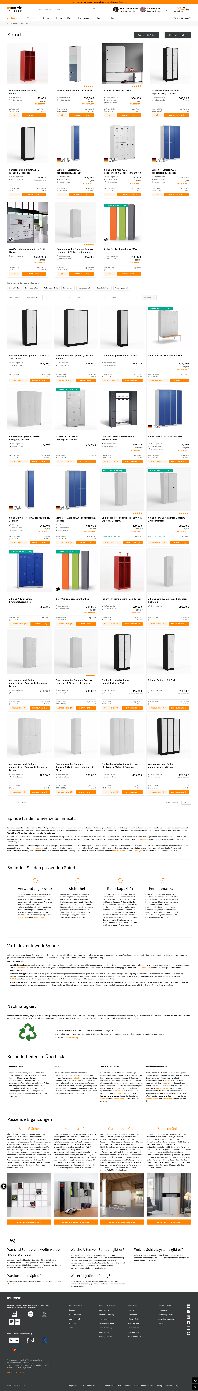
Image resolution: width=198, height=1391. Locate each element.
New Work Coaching (106, 1314)
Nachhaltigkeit (74, 1319)
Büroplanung (104, 1310)
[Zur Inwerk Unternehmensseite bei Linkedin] (188, 1307)
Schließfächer (38, 917)
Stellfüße (13, 979)
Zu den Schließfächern (29, 1222)
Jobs (71, 1328)
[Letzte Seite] (18, 802)
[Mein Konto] (167, 9)
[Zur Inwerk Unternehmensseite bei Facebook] (188, 1323)
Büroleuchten (133, 1332)
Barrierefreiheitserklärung (128, 1385)
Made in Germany (71, 1037)
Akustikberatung (105, 1328)
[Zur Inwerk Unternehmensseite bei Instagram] (188, 1318)
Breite (114, 297)
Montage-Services (105, 1336)
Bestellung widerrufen (15, 1372)
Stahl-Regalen (168, 1083)
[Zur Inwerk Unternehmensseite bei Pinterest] (188, 1334)
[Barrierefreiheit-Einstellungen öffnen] (3, 1186)
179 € (12, 1284)
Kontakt (161, 1323)
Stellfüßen (167, 1098)
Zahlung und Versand (164, 1385)
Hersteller (31, 297)
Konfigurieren (33, 115)
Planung (23, 848)
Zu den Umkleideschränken (76, 1222)
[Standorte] (195, 1387)
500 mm (121, 1093)
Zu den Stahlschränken (169, 1222)
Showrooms (153, 8)
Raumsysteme (133, 1328)
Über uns (72, 1310)
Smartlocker (145, 968)
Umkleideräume (37, 848)
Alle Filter (148, 297)
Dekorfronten (161, 1088)
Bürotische (132, 1310)
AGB (82, 1385)
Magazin (72, 1323)
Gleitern (149, 1098)
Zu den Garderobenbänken (122, 1222)
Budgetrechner (104, 1332)
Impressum (73, 1385)
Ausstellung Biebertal (166, 1314)
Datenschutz (91, 1385)
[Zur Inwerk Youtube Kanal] (188, 1329)
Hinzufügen (177, 380)
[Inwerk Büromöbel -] (10, 23)
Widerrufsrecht (147, 1385)
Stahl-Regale (138, 851)
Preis (46, 297)
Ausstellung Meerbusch (167, 1319)
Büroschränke (133, 1319)
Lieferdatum (82, 297)
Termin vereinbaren (154, 11)
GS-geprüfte (144, 839)
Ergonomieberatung (106, 1323)
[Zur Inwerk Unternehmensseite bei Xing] (188, 1312)
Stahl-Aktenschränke (120, 851)
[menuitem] (125, 9)
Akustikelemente (134, 1336)
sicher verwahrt (19, 968)
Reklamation (162, 1310)
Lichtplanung (104, 1319)
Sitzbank (76, 1078)
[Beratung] (195, 1380)
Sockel (54, 979)
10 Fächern (119, 1091)
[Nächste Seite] (13, 802)
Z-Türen (132, 1080)
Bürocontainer (133, 1323)
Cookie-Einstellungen (107, 1385)
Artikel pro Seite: (172, 803)
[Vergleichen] (14, 115)
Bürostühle (132, 1314)
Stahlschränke (23, 917)
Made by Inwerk (75, 1314)
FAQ (176, 1385)
